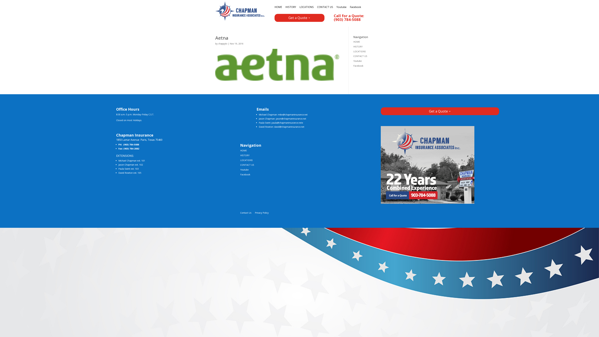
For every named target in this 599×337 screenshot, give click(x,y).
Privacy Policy (262, 213)
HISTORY (290, 7)
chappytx (222, 43)
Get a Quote (297, 18)
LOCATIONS (307, 7)
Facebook (355, 7)
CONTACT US (325, 7)
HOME (278, 7)
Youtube (341, 7)
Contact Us (245, 213)
